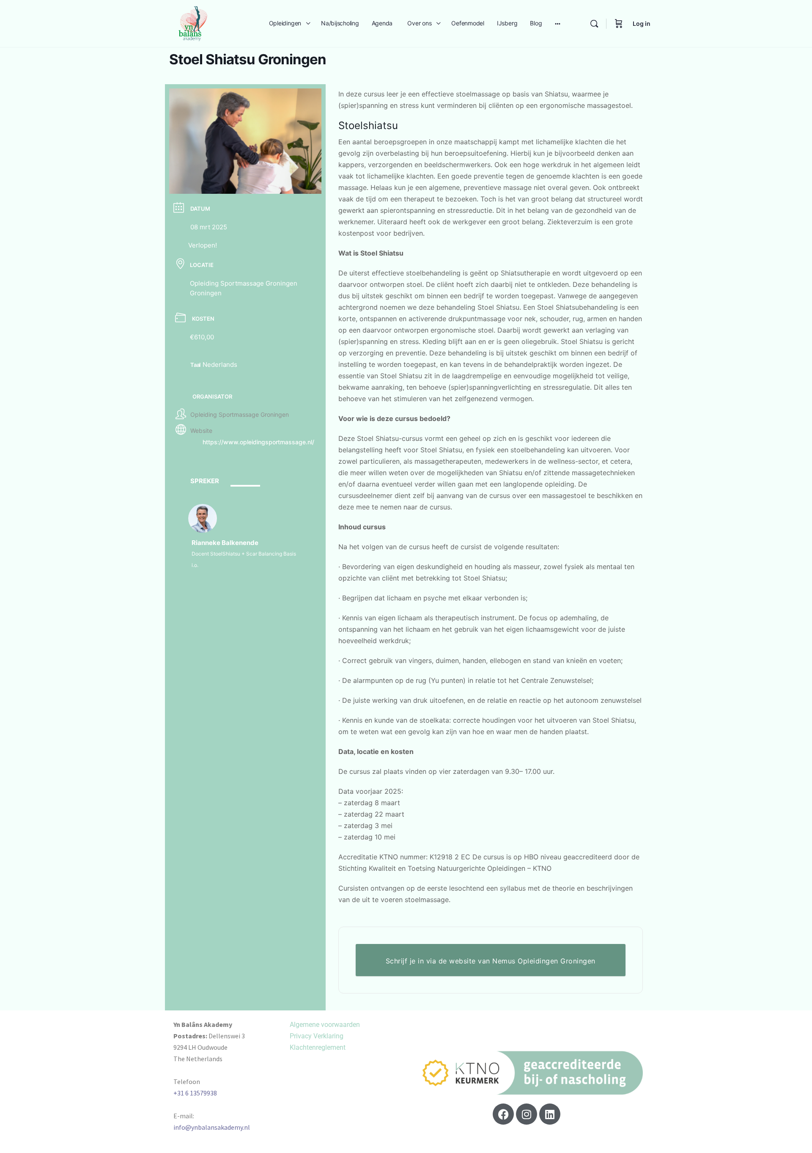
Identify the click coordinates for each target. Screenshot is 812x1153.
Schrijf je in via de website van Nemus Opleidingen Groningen (490, 961)
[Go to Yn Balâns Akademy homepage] (192, 23)
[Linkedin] (549, 1114)
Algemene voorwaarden (325, 1025)
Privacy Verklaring (316, 1036)
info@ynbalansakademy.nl (211, 1127)
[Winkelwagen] (618, 23)
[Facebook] (503, 1114)
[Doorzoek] (594, 24)
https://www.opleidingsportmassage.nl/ (258, 442)
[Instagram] (526, 1114)
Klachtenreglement (318, 1047)
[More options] (557, 23)
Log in (641, 23)
